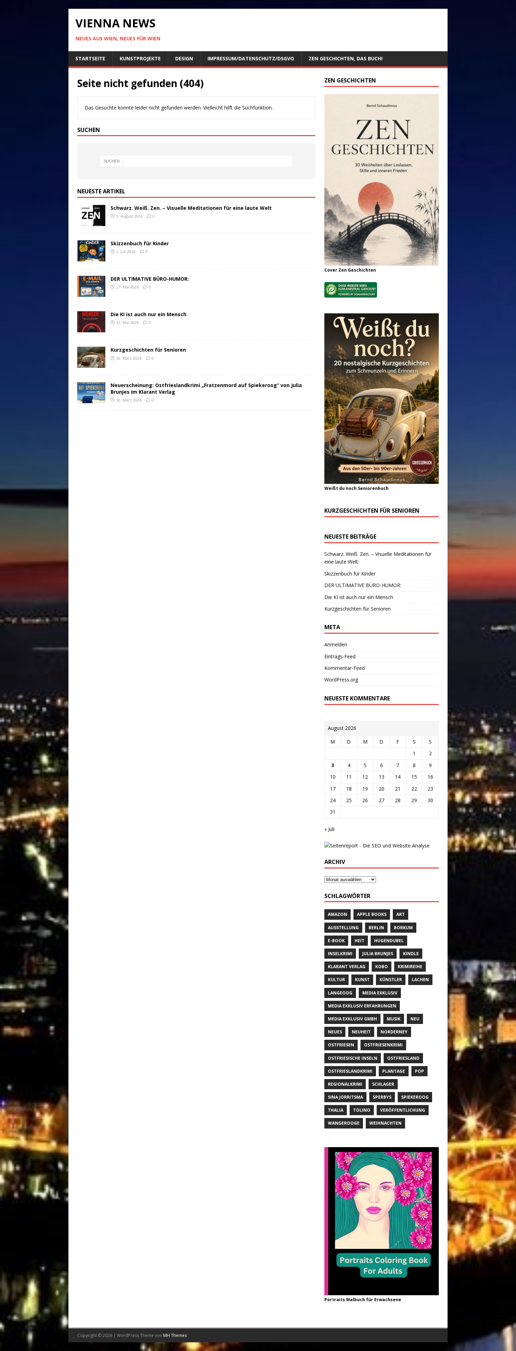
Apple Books (371, 914)
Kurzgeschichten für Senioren (148, 349)
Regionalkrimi (345, 1084)
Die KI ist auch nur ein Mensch (148, 314)
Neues (335, 1032)
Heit (359, 941)
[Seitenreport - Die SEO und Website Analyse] (377, 845)
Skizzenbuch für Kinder (140, 243)
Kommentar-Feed (344, 668)
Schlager (383, 1084)
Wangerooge (343, 1123)
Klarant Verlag (346, 967)
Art (400, 914)
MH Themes (175, 1335)
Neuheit (361, 1032)
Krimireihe (410, 967)
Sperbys (382, 1097)
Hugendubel (389, 941)
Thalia (335, 1110)
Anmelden (335, 644)
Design (184, 58)
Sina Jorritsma (345, 1097)
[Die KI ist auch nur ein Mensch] (91, 328)
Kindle (411, 954)
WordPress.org (341, 679)
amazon (337, 914)
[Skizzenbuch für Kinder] (91, 257)
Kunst (362, 980)
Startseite (90, 58)
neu (414, 1019)
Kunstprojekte (140, 58)
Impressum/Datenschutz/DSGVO (250, 58)
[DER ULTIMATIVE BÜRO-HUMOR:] (91, 293)
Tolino (361, 1110)
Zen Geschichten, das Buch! (346, 58)
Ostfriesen (341, 1045)
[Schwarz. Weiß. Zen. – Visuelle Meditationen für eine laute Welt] (91, 222)
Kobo (381, 967)
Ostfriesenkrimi (383, 1045)
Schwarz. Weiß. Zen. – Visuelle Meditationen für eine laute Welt (191, 208)
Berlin (376, 928)
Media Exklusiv (379, 993)
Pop (419, 1071)
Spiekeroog (415, 1097)
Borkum (403, 928)
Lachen (420, 980)
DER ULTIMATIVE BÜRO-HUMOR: (150, 278)
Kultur (336, 980)
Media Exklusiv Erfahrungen (362, 1006)
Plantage (393, 1071)
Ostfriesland (403, 1058)
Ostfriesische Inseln (352, 1058)
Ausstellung (343, 928)
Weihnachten (385, 1123)
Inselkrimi (340, 954)
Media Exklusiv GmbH (352, 1019)
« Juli (329, 829)
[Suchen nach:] (196, 161)
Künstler (390, 980)
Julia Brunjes (377, 954)
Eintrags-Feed (340, 656)
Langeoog (340, 993)
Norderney (394, 1032)
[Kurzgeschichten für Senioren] (91, 363)
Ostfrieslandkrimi (350, 1071)
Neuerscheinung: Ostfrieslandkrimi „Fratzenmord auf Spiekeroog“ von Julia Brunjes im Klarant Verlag (206, 388)
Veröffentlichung (402, 1110)
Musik (394, 1019)
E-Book (336, 941)
